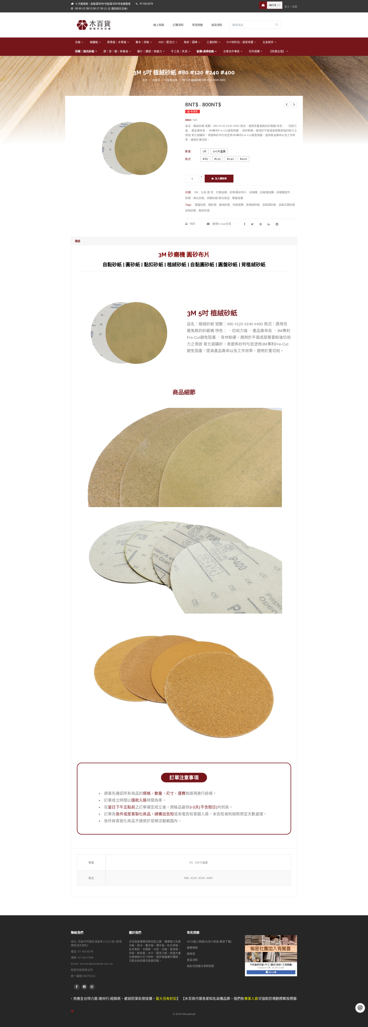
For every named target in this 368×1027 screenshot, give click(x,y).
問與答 (191, 953)
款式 (188, 158)
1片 (205, 151)
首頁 (145, 80)
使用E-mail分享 (221, 223)
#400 (243, 158)
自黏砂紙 (190, 210)
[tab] (77, 241)
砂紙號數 (238, 204)
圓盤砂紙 (200, 204)
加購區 (156, 80)
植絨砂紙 (224, 204)
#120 (217, 158)
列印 (192, 223)
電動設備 (237, 198)
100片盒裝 (219, 151)
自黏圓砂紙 (269, 204)
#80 (205, 158)
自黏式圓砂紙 (287, 204)
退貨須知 (192, 959)
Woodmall (189, 1014)
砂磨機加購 (171, 80)
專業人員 (190, 999)
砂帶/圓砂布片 (238, 192)
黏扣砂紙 (204, 210)
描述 (77, 241)
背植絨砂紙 (253, 204)
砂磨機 (253, 192)
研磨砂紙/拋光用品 (218, 198)
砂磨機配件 (283, 192)
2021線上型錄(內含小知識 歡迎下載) (209, 941)
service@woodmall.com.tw (96, 963)
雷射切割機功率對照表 (200, 966)
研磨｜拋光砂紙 (194, 198)
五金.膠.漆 (207, 192)
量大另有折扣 (105, 999)
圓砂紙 (212, 204)
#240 (230, 158)
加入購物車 (221, 178)
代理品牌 (221, 192)
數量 (188, 151)
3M (196, 192)
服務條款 (192, 947)
